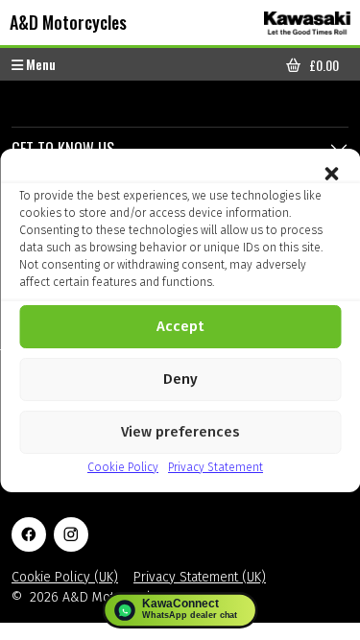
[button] (331, 172)
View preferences (180, 431)
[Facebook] (29, 534)
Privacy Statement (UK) (199, 577)
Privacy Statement (215, 467)
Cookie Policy (122, 467)
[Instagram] (71, 534)
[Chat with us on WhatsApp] (180, 610)
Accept (180, 326)
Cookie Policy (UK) (65, 577)
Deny (180, 379)
